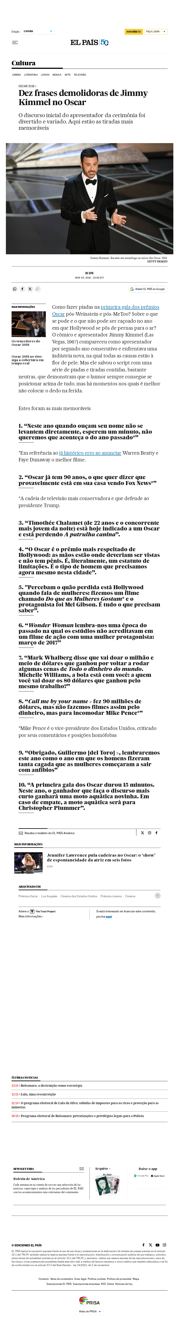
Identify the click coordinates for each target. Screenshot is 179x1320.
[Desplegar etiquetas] (158, 896)
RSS (103, 1284)
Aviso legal (80, 1279)
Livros (45, 74)
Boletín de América (29, 1179)
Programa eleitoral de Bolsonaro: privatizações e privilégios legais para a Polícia (82, 1116)
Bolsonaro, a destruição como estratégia (51, 1086)
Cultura (24, 63)
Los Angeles (49, 896)
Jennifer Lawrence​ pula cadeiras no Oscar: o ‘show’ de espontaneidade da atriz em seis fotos (101, 858)
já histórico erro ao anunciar (90, 453)
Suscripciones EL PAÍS (59, 1284)
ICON (89, 273)
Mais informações (30, 916)
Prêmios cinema (111, 896)
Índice (110, 1284)
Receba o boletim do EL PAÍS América (49, 833)
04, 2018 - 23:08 (89, 277)
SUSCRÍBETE (134, 31)
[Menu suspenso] (15, 42)
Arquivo (101, 1168)
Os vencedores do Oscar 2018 (26, 343)
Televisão (80, 74)
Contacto (44, 1279)
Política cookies (97, 1279)
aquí (109, 916)
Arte (67, 74)
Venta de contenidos (61, 1279)
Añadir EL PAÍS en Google (150, 289)
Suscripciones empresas (86, 1284)
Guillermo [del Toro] (86, 752)
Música (57, 74)
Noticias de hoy (124, 1284)
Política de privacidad (119, 1279)
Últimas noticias (25, 1077)
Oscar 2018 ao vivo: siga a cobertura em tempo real (28, 360)
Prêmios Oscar (28, 896)
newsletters (23, 1169)
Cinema (16, 74)
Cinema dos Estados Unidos (79, 896)
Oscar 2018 (26, 86)
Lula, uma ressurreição (38, 1094)
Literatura (31, 74)
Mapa (136, 1279)
